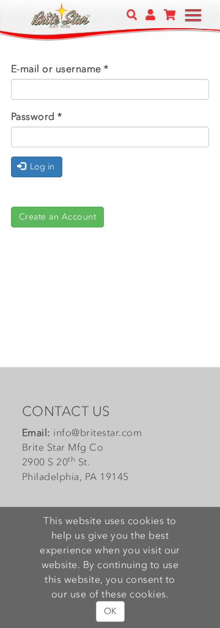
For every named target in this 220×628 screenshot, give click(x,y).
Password (36, 116)
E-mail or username (60, 68)
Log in (41, 166)
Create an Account (57, 217)
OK (110, 611)
